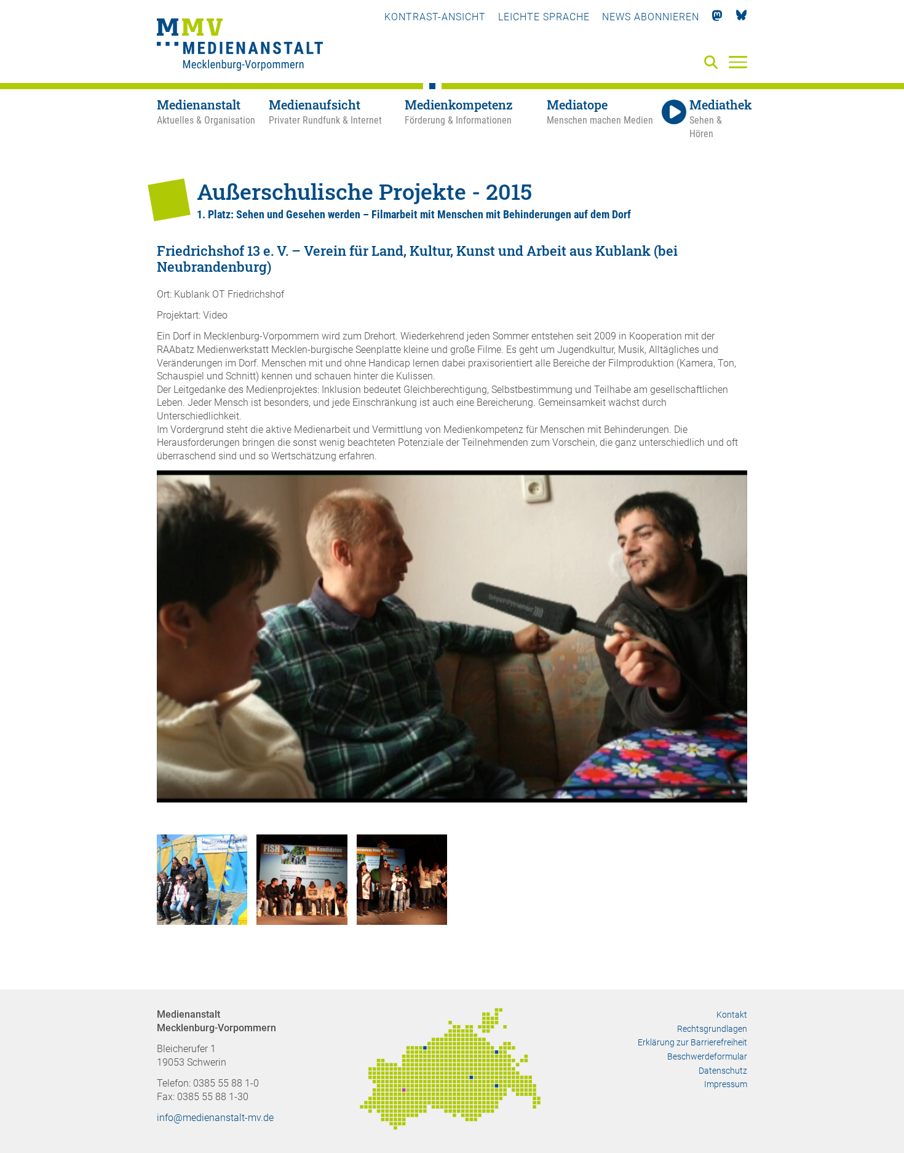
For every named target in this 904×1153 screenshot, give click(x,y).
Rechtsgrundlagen (712, 1029)
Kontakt (731, 1015)
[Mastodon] (717, 17)
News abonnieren (650, 17)
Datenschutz (723, 1071)
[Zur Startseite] (240, 46)
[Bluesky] (741, 17)
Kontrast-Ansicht (435, 17)
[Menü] (738, 61)
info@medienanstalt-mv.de (215, 1117)
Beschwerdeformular (707, 1056)
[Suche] (713, 63)
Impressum (725, 1084)
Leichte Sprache (544, 17)
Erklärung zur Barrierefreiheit (692, 1042)
